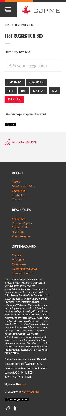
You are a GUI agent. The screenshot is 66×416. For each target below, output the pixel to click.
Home (7, 25)
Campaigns (19, 264)
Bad (23, 91)
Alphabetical (36, 82)
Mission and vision (23, 186)
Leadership (19, 190)
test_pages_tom (24, 25)
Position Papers (22, 223)
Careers (17, 199)
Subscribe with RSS (23, 142)
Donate (16, 255)
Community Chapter (24, 268)
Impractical (14, 99)
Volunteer (18, 259)
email (22, 384)
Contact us (18, 195)
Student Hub (20, 227)
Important (38, 91)
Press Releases (21, 236)
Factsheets (19, 218)
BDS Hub (18, 231)
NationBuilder (30, 391)
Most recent (14, 82)
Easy (54, 91)
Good (11, 91)
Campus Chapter (22, 273)
